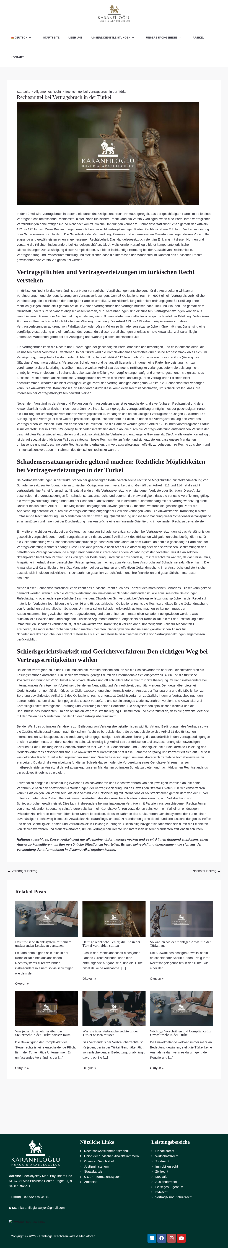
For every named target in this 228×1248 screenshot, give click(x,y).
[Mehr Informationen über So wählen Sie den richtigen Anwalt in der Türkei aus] (181, 919)
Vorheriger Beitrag (22, 870)
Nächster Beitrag (207, 870)
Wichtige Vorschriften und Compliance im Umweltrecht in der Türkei (180, 1033)
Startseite (51, 37)
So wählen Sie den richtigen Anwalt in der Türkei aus (180, 943)
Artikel (198, 37)
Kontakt (17, 57)
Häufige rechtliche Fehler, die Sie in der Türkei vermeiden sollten (111, 943)
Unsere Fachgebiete (161, 37)
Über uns (75, 37)
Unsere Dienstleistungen (110, 37)
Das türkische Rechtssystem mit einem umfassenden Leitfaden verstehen (43, 943)
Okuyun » (22, 983)
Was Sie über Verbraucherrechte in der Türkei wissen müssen (110, 1033)
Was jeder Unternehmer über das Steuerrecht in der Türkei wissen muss (43, 1033)
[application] (29, 37)
